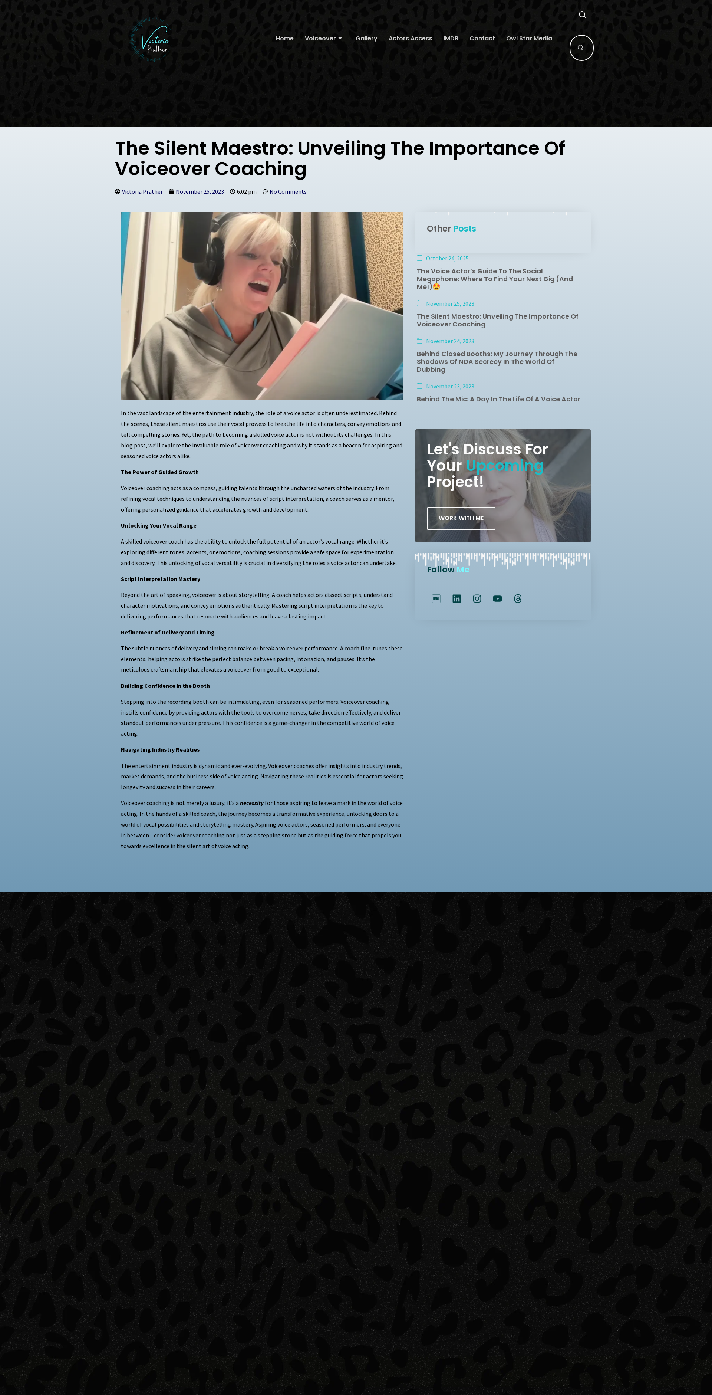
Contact (482, 38)
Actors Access (410, 38)
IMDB (451, 38)
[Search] (581, 48)
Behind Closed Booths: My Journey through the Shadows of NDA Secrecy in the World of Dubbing (497, 361)
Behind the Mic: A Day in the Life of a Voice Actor (498, 399)
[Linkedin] (456, 599)
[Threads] (517, 599)
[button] (578, 15)
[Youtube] (497, 599)
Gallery (367, 38)
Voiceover (320, 38)
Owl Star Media (529, 38)
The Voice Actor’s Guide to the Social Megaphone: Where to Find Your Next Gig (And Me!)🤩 (495, 279)
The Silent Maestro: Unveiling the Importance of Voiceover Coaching (497, 320)
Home (285, 38)
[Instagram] (477, 599)
